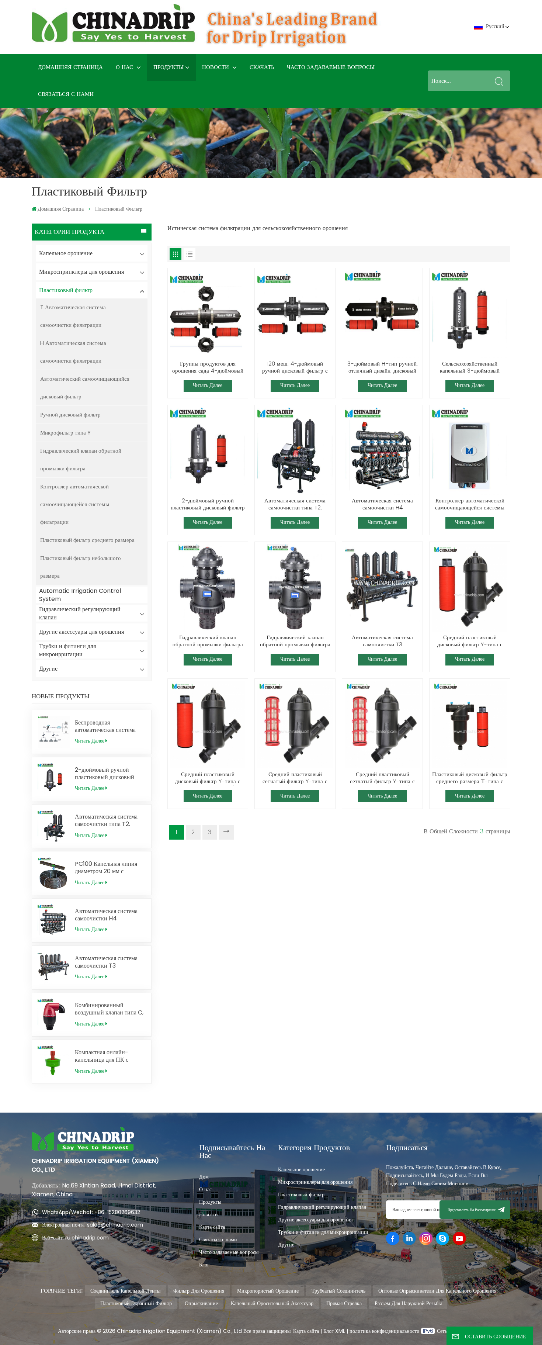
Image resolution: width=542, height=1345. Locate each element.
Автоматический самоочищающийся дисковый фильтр (84, 387)
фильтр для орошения (198, 1290)
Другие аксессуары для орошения (81, 631)
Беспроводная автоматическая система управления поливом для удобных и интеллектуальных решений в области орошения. (106, 726)
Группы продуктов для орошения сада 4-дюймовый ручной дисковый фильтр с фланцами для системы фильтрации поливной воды (207, 368)
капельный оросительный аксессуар (272, 1303)
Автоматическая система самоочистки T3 (106, 962)
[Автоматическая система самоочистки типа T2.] (54, 826)
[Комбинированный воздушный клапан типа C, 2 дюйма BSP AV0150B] (54, 1015)
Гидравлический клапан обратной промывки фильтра (80, 459)
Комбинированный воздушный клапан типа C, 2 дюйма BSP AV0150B (109, 1009)
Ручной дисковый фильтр (70, 414)
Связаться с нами (66, 94)
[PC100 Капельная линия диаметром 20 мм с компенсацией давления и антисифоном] (54, 873)
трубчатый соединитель (338, 1290)
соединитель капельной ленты (125, 1290)
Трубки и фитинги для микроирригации (67, 650)
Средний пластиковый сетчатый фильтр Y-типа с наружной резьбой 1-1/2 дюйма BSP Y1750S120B (382, 778)
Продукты (168, 67)
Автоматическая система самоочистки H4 (106, 914)
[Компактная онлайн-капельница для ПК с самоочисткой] (54, 1061)
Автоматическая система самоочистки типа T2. (106, 820)
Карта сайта (212, 1227)
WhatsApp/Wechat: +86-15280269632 (91, 1212)
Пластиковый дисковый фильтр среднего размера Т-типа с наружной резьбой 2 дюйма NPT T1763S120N (469, 778)
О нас (125, 67)
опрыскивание (201, 1303)
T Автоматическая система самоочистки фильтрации (73, 316)
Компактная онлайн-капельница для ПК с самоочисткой (101, 1056)
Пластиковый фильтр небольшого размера (80, 567)
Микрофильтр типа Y (65, 432)
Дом (204, 1176)
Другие (48, 668)
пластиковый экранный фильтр (136, 1303)
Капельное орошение (66, 253)
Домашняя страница (70, 67)
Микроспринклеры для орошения (81, 271)
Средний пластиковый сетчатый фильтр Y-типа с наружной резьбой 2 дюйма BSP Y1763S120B (295, 778)
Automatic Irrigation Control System (80, 595)
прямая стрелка (344, 1303)
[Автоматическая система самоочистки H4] (54, 920)
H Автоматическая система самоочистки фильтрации (73, 351)
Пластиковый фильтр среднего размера (87, 540)
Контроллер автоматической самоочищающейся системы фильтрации (74, 504)
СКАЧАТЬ (262, 67)
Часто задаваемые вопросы (331, 67)
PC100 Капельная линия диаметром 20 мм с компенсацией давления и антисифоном (107, 867)
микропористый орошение (268, 1290)
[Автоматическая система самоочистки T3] (54, 967)
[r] (207, 314)
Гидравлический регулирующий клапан (80, 613)
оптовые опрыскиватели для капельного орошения (437, 1290)
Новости (216, 67)
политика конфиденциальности (385, 1331)
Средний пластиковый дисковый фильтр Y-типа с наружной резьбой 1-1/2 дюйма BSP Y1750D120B (207, 778)
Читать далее (89, 741)
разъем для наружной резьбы (408, 1303)
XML (339, 1331)
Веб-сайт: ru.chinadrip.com (75, 1237)
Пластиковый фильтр (66, 290)
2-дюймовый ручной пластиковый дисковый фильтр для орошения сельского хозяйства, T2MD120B (104, 773)
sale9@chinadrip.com (115, 1224)
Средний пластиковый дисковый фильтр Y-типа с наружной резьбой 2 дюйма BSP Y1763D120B (470, 642)
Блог (204, 1264)
